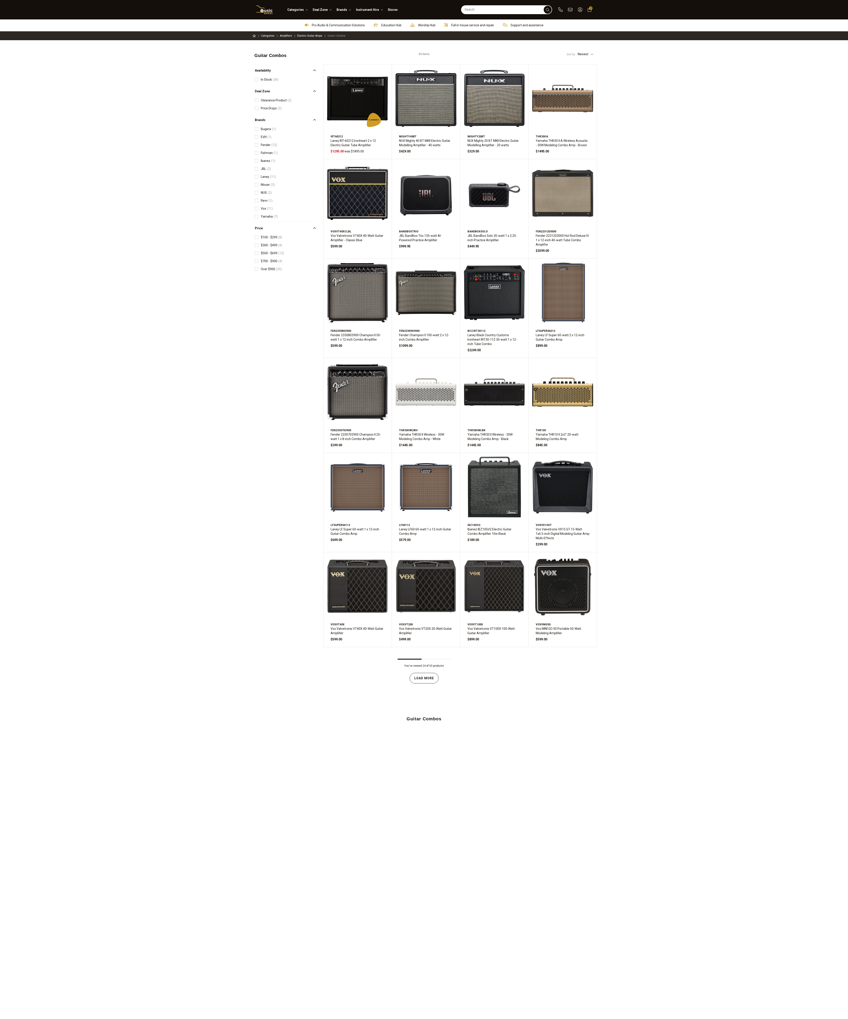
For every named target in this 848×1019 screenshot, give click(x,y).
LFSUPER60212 (545, 330)
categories (295, 9)
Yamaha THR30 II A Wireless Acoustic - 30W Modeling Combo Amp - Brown (562, 143)
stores (393, 9)
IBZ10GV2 (474, 525)
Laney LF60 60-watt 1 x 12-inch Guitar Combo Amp (425, 531)
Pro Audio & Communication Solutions (338, 25)
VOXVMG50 (543, 624)
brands (342, 9)
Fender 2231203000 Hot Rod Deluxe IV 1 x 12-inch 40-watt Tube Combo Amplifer (562, 240)
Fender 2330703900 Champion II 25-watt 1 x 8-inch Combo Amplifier (356, 437)
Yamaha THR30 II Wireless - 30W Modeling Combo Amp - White (421, 437)
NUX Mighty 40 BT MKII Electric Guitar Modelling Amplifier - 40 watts (424, 143)
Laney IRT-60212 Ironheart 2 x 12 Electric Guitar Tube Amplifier (353, 143)
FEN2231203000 (546, 231)
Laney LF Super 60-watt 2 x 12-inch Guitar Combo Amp (560, 337)
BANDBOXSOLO (478, 231)
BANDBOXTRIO (408, 231)
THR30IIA (542, 136)
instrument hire (367, 9)
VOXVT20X (406, 624)
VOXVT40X (337, 624)
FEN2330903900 (409, 330)
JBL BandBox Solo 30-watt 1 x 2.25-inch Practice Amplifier (492, 238)
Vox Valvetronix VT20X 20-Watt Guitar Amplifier (425, 631)
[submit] (548, 10)
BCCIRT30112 (476, 330)
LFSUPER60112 (340, 525)
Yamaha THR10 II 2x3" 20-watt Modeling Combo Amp (557, 437)
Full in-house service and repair (472, 25)
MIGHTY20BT (476, 136)
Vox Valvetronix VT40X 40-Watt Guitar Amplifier (357, 631)
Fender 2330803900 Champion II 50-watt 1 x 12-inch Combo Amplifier (356, 337)
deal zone (320, 9)
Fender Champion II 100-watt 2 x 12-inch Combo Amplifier (424, 337)
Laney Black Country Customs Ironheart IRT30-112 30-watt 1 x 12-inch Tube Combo (492, 339)
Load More (424, 678)
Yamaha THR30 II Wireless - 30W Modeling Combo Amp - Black (490, 437)
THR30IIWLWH (408, 430)
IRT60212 (337, 136)
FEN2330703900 (341, 430)
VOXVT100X (475, 624)
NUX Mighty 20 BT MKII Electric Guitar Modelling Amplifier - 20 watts (493, 143)
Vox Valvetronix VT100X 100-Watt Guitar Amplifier (491, 631)
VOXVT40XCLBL (341, 231)
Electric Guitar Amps (309, 35)
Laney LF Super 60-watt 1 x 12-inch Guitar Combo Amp (355, 531)
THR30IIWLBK (476, 430)
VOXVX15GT (544, 525)
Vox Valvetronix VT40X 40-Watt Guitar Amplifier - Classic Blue (357, 238)
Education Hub (391, 25)
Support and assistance (526, 25)
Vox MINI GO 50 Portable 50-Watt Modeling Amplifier (558, 631)
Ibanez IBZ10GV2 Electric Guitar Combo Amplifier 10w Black (489, 531)
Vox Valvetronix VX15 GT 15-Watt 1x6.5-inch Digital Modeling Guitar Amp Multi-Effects (562, 534)
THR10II (541, 430)
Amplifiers (286, 35)
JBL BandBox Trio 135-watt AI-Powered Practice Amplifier (420, 238)
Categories (267, 35)
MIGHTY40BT (407, 136)
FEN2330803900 (341, 330)
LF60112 (404, 525)
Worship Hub (426, 25)
